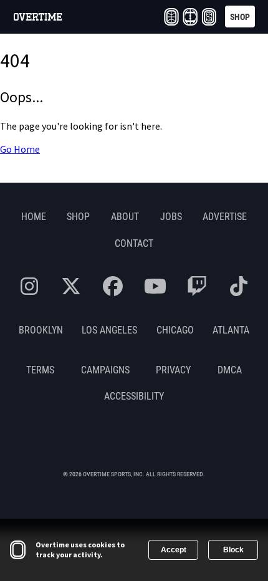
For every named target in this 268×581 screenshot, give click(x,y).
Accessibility (134, 395)
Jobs (171, 216)
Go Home (20, 149)
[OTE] (171, 17)
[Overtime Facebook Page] (112, 286)
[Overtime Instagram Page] (29, 286)
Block (233, 549)
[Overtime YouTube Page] (155, 286)
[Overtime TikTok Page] (238, 286)
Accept (173, 549)
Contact (134, 242)
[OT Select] (208, 17)
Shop (78, 216)
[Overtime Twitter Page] (71, 286)
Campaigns (105, 369)
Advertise (225, 216)
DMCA (230, 369)
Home (33, 216)
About (125, 216)
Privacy (173, 369)
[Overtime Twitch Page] (196, 286)
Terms (40, 369)
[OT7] (190, 17)
